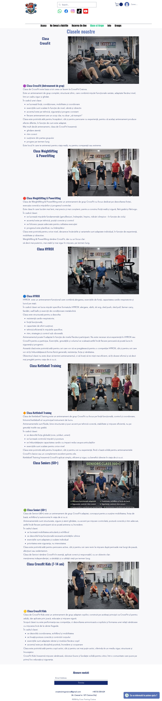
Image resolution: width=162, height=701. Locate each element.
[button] (119, 4)
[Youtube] (85, 11)
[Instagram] (72, 11)
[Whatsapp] (59, 11)
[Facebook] (66, 11)
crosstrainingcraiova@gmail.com (68, 692)
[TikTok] (79, 11)
